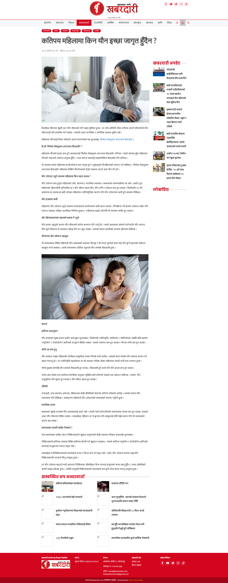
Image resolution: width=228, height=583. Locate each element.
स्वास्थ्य (149, 22)
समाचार (60, 22)
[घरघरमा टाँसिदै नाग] (103, 486)
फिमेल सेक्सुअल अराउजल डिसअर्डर (116, 139)
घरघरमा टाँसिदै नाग (120, 483)
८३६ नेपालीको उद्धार (65, 537)
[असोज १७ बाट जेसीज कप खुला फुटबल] (159, 155)
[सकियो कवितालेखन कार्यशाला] (47, 486)
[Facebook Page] (166, 4)
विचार (71, 22)
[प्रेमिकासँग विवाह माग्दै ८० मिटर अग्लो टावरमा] (103, 513)
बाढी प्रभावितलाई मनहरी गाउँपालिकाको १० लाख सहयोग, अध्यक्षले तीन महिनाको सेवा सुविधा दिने (176, 94)
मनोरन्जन (124, 22)
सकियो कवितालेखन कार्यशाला (69, 483)
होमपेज (47, 22)
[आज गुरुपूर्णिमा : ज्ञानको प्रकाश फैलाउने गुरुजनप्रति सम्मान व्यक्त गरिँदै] (103, 500)
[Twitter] (176, 4)
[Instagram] (181, 4)
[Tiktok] (186, 4)
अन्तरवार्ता (84, 22)
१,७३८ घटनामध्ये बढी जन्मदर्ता (69, 496)
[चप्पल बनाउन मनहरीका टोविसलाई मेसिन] (47, 527)
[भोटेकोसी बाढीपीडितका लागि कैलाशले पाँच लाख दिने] (159, 71)
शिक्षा (169, 22)
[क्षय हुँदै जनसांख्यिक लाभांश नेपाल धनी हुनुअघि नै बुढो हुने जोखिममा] (103, 527)
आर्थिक (110, 22)
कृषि (160, 22)
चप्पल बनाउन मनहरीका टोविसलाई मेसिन (73, 524)
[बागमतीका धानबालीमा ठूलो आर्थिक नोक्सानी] (103, 540)
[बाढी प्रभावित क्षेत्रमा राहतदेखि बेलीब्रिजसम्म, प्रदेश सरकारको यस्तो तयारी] (159, 135)
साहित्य (97, 30)
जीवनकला (87, 30)
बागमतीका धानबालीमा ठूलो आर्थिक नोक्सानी (130, 537)
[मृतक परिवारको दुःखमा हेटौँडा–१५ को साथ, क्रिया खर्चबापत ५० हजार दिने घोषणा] (159, 167)
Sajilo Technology (136, 580)
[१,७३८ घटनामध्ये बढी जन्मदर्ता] (47, 500)
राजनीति (98, 22)
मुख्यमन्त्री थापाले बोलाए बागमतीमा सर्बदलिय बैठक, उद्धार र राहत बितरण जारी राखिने (176, 118)
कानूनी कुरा (75, 30)
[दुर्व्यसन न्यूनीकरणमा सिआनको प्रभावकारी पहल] (47, 513)
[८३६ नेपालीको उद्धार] (47, 540)
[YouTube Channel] (171, 4)
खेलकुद (137, 22)
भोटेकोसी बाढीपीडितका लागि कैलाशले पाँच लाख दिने (176, 73)
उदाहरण (65, 30)
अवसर (56, 30)
